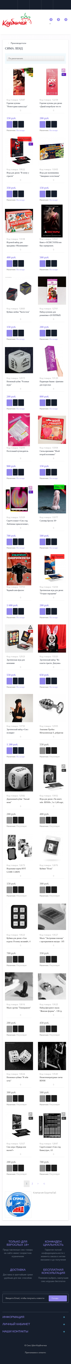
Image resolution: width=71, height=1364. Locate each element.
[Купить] (9, 124)
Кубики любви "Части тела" (18, 312)
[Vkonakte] (33, 1308)
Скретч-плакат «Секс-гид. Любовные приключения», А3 (18, 524)
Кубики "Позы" (46, 868)
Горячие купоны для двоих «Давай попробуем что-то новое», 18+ (51, 106)
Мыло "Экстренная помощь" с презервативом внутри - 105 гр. (52, 941)
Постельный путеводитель (17, 451)
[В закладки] (15, 124)
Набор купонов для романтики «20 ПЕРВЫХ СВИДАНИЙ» (50, 315)
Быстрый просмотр (19, 83)
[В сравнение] (21, 124)
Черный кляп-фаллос (15, 590)
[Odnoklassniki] (38, 1308)
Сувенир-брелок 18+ (48, 521)
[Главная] (6, 43)
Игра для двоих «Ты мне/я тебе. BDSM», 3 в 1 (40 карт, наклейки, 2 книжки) (51, 802)
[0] (50, 22)
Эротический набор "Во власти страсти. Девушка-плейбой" (50, 663)
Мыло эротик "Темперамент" (19, 1008)
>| (44, 1183)
